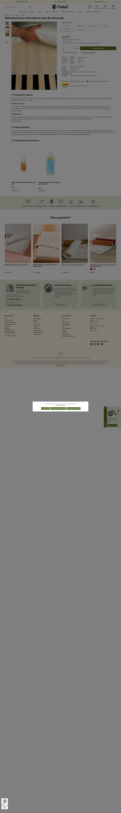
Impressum (63, 405)
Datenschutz (58, 405)
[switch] (4, 808)
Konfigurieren (45, 408)
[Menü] (7, 799)
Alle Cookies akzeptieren (73, 408)
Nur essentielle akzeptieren (58, 408)
